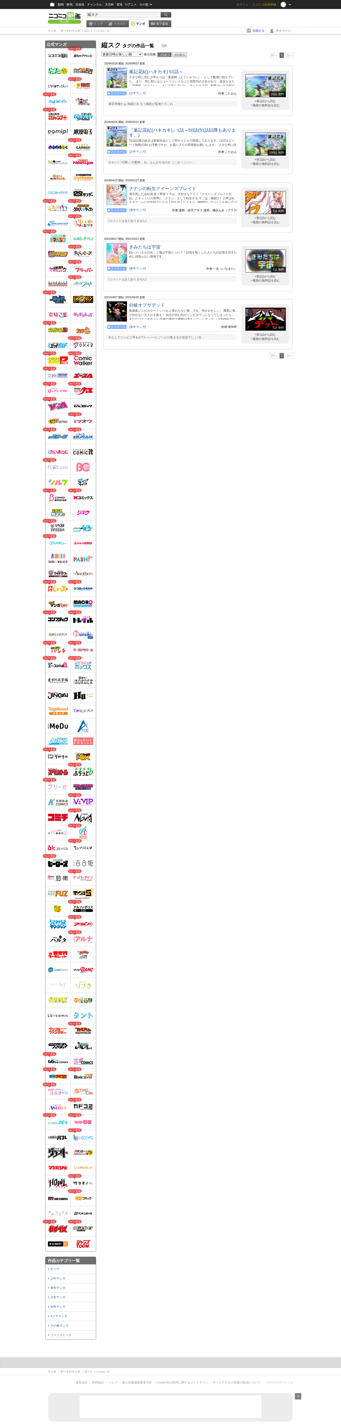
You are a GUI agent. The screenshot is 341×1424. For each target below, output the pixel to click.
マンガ (140, 23)
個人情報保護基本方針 (137, 1382)
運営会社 (82, 1382)
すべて (54, 1269)
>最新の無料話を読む (265, 105)
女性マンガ (57, 1306)
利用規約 (98, 1382)
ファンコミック (60, 1335)
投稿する (259, 30)
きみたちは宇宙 (145, 246)
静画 (70, 4)
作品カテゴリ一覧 (64, 1260)
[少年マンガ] (137, 93)
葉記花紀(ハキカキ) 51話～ (156, 71)
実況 (120, 4)
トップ (98, 23)
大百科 (109, 4)
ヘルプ (113, 1382)
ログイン (242, 4)
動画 (61, 4)
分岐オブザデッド (147, 305)
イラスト (120, 23)
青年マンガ (57, 1288)
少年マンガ (57, 1278)
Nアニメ (131, 4)
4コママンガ (58, 1316)
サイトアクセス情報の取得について (237, 1382)
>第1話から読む (265, 101)
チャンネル (94, 4)
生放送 (79, 4)
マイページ (283, 30)
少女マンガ (57, 1297)
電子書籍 (162, 23)
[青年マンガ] (137, 210)
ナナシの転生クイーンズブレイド (162, 188)
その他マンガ (59, 1325)
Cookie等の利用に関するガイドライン (182, 1382)
